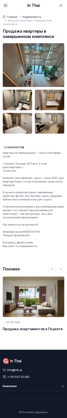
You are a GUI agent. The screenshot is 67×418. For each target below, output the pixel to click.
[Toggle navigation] (5, 5)
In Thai (33, 5)
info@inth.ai (14, 370)
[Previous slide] (51, 269)
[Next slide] (60, 269)
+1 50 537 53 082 (18, 377)
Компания (10, 386)
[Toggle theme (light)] (60, 5)
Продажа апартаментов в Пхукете (33, 329)
